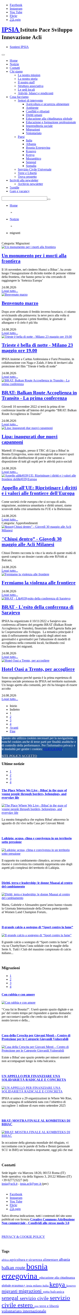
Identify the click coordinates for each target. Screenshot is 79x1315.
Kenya (30, 155)
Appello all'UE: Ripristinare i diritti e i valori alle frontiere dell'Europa (39, 490)
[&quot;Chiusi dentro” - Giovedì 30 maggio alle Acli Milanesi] (39, 530)
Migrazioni (33, 129)
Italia (29, 140)
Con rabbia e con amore (18, 994)
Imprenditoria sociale (39, 126)
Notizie (14, 64)
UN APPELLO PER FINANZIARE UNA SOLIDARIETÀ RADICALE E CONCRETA (34, 1077)
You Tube (16, 12)
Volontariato (34, 133)
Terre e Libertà (27, 173)
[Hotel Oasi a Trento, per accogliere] (25, 660)
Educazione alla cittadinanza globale (49, 118)
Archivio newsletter (30, 184)
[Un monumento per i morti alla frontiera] (29, 247)
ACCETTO (29, 756)
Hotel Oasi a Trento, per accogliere (38, 669)
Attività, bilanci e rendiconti (35, 93)
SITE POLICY (11, 756)
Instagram (16, 8)
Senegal (31, 162)
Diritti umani (34, 115)
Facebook (16, 5)
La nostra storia (27, 78)
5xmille (14, 187)
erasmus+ (19, 1285)
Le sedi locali (26, 89)
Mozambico (33, 158)
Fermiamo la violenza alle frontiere (39, 582)
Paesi (21, 136)
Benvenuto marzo (20, 303)
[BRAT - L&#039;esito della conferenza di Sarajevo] (36, 598)
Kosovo (31, 151)
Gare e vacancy (20, 191)
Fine (12, 731)
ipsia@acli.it (9, 1183)
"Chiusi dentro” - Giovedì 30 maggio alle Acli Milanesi (32, 541)
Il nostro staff (26, 82)
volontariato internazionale (24, 1311)
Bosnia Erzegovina (38, 147)
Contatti (15, 68)
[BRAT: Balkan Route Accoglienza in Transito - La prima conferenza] (39, 384)
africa (6, 1259)
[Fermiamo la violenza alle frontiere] (25, 574)
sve (37, 1306)
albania (64, 1259)
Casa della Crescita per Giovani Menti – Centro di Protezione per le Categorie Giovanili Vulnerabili (36, 1037)
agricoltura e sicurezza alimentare (34, 1260)
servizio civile (35, 1298)
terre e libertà (49, 1306)
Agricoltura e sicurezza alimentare (47, 104)
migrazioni (31, 1291)
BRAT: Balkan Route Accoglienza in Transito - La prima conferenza (39, 395)
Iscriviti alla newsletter (24, 180)
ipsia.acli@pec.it (31, 1183)
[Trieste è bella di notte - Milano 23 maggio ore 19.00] (37, 336)
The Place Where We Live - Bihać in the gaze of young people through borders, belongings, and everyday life (34, 794)
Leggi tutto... (10, 291)
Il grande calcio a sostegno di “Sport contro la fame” (37, 927)
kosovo (71, 1285)
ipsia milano (34, 1285)
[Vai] (48, 199)
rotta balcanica (53, 1292)
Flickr (13, 16)
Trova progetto (27, 176)
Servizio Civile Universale (34, 169)
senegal (11, 1298)
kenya (57, 1284)
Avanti (14, 727)
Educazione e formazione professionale (51, 122)
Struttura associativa (30, 86)
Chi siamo (16, 71)
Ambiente (32, 107)
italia (46, 1285)
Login (17, 19)
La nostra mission (29, 75)
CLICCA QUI (52, 749)
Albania (31, 144)
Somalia (31, 165)
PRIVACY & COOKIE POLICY (23, 1236)
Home (14, 60)
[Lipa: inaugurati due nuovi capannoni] (27, 428)
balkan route (14, 1267)
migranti (10, 1291)
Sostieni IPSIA (19, 47)
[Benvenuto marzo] (15, 294)
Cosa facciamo (19, 97)
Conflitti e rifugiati (37, 111)
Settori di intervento (30, 100)
